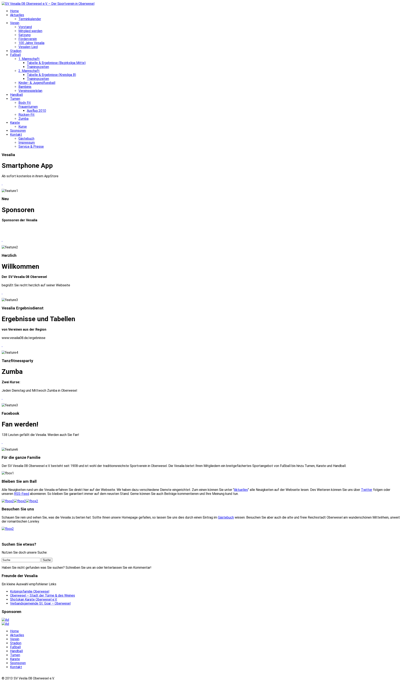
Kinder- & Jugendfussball (36, 83)
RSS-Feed (21, 494)
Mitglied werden (30, 31)
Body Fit (24, 103)
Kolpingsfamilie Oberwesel (29, 591)
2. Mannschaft (29, 71)
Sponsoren (18, 131)
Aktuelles (17, 15)
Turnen (15, 99)
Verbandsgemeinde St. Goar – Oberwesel (40, 603)
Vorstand (25, 27)
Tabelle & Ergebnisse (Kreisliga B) (51, 75)
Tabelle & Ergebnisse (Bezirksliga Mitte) (56, 63)
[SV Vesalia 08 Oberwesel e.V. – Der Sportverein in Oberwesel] (48, 4)
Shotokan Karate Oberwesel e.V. (33, 599)
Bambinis (24, 87)
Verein (14, 23)
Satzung (24, 35)
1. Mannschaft (29, 59)
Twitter (366, 490)
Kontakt (16, 135)
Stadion (15, 51)
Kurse (22, 127)
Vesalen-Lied (28, 47)
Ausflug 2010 (36, 111)
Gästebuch (26, 139)
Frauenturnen (28, 107)
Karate (15, 123)
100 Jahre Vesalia (31, 43)
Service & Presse (31, 147)
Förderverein (27, 39)
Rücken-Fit (26, 115)
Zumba (23, 119)
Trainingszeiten (38, 67)
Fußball (15, 55)
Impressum (26, 143)
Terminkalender (29, 19)
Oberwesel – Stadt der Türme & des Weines (42, 595)
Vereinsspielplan (30, 91)
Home (14, 11)
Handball (16, 95)
